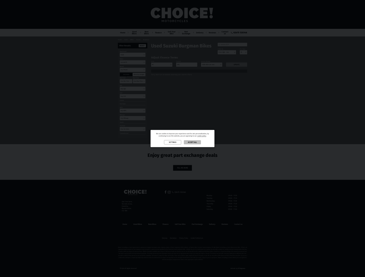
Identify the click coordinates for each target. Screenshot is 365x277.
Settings (172, 142)
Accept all (192, 142)
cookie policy (201, 136)
